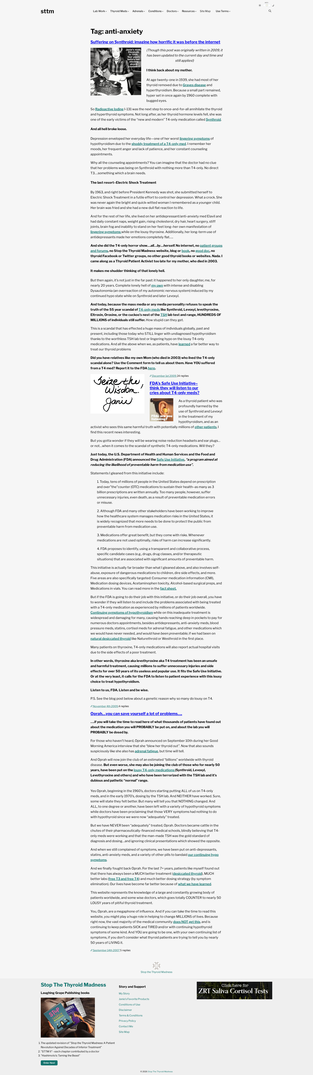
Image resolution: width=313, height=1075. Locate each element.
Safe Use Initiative (170, 459)
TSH (163, 315)
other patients (205, 427)
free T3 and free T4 (124, 879)
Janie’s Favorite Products (134, 999)
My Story (124, 993)
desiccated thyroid (187, 874)
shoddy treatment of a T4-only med (159, 144)
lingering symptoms (195, 139)
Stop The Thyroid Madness (160, 1071)
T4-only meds (149, 309)
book (185, 251)
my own (157, 285)
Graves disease (194, 85)
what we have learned (194, 884)
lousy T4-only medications (154, 770)
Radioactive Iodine (109, 109)
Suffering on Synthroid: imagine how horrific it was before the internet (155, 42)
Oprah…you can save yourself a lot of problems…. (136, 713)
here (151, 368)
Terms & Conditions (130, 1015)
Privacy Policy (127, 1020)
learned (184, 344)
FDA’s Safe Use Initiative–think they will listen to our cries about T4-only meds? (174, 388)
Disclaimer (125, 1009)
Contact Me (126, 1026)
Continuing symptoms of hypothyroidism (121, 613)
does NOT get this (186, 922)
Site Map (205, 11)
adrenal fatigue (146, 751)
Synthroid (213, 119)
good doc (202, 251)
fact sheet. (168, 588)
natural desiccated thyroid (110, 639)
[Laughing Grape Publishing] (68, 1036)
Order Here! (49, 1063)
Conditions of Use (129, 1004)
